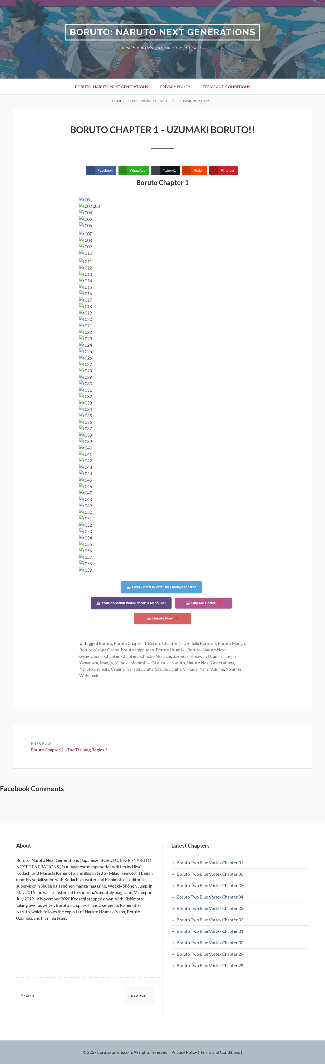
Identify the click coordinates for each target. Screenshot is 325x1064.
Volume (217, 669)
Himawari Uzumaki (206, 656)
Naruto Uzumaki (94, 669)
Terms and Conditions (226, 86)
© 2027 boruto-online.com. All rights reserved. (125, 1052)
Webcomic (89, 675)
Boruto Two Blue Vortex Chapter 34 (210, 896)
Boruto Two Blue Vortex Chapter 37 (210, 862)
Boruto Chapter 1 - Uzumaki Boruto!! (182, 643)
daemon (180, 656)
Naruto (178, 662)
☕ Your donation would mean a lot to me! (131, 603)
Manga (106, 662)
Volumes (234, 669)
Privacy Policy (175, 86)
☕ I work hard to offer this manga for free (161, 587)
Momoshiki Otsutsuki (150, 662)
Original (118, 669)
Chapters (129, 656)
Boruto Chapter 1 (130, 643)
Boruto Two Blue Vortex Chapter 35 (210, 885)
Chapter (111, 656)
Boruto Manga (231, 643)
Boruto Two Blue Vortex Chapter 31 (210, 931)
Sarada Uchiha (140, 669)
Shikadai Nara (195, 669)
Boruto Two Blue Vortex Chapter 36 (210, 874)
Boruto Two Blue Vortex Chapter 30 (210, 942)
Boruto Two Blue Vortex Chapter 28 (210, 965)
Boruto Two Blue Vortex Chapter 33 (210, 908)
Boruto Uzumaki (171, 649)
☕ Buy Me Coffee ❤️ (203, 603)
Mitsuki (121, 662)
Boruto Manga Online (99, 649)
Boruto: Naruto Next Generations (163, 32)
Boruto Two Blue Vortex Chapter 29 (210, 954)
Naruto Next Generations (210, 662)
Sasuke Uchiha (168, 669)
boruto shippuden (137, 649)
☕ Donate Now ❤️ (162, 618)
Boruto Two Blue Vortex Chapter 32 (210, 919)
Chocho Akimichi (155, 656)
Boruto (105, 643)
